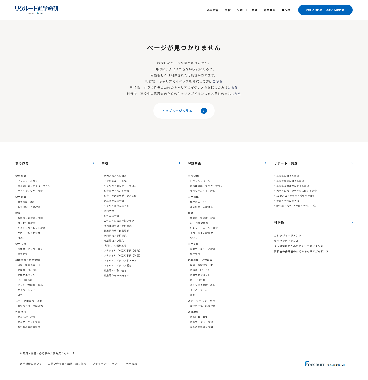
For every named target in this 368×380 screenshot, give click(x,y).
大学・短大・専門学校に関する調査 (296, 190)
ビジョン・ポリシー (29, 181)
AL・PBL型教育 (27, 223)
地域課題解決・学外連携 (118, 225)
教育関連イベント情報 (116, 190)
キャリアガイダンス (286, 241)
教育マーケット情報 (29, 321)
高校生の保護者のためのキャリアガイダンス (301, 251)
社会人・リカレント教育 (31, 228)
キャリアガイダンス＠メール (120, 260)
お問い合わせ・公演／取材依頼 (325, 10)
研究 (20, 294)
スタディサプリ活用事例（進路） (123, 250)
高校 (228, 10)
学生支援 (23, 253)
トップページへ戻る (177, 110)
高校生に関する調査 (287, 175)
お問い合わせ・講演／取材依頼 (67, 363)
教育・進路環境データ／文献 (120, 195)
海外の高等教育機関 (29, 326)
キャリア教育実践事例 (116, 205)
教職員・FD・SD (27, 270)
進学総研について (31, 363)
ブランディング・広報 (30, 191)
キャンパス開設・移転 (30, 284)
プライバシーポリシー (106, 363)
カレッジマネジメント (287, 235)
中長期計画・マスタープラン (34, 186)
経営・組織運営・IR (29, 265)
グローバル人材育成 (29, 233)
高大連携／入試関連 (115, 175)
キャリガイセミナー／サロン (120, 185)
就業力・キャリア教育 (30, 248)
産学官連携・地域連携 (30, 305)
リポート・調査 (247, 10)
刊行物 (286, 10)
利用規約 (131, 363)
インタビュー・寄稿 (115, 180)
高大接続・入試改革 (29, 206)
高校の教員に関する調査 (290, 180)
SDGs (21, 238)
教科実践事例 (111, 215)
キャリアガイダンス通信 (118, 265)
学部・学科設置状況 (287, 200)
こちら (218, 81)
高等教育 (213, 10)
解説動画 (270, 10)
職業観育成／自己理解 (116, 230)
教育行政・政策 (26, 316)
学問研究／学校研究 (115, 235)
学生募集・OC (26, 202)
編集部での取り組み (115, 270)
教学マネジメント (28, 275)
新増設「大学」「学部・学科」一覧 (296, 205)
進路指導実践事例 (114, 200)
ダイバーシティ (26, 289)
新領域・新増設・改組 (30, 218)
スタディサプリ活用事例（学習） (123, 255)
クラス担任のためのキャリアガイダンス (298, 246)
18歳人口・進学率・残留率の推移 (295, 195)
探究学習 (109, 210)
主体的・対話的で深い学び (119, 220)
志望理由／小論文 (114, 240)
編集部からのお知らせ (116, 275)
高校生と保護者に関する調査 (292, 185)
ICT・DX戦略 (25, 280)
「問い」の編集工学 (115, 245)
